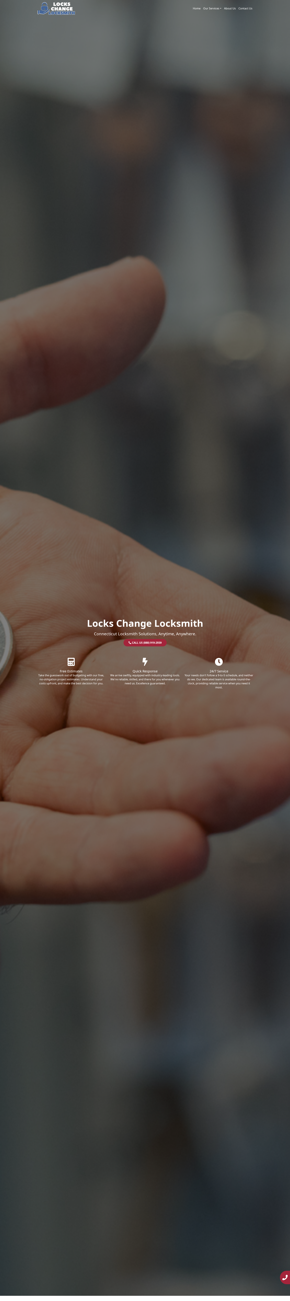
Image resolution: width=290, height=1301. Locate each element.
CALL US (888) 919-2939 (146, 643)
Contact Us (245, 8)
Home (197, 8)
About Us (230, 8)
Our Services (211, 8)
